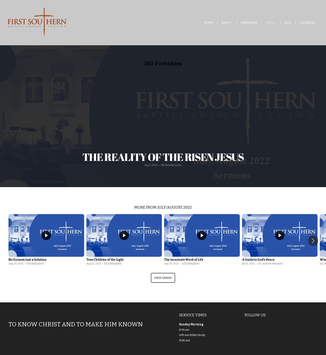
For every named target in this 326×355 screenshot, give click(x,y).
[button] (313, 241)
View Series (163, 278)
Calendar (307, 23)
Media (271, 23)
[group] (46, 240)
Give (287, 23)
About (226, 23)
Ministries (249, 23)
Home (208, 23)
